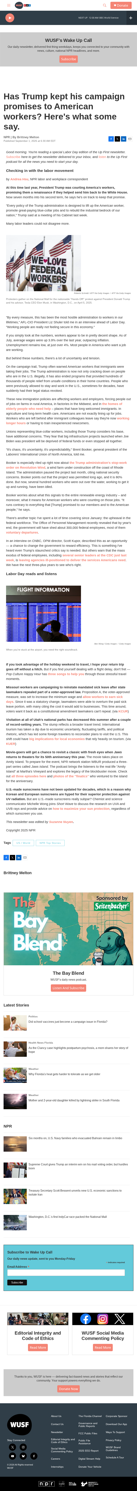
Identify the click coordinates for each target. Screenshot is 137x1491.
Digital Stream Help (89, 1458)
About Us (56, 1416)
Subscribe (68, 59)
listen (102, 157)
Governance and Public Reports (87, 1425)
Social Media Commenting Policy (62, 1450)
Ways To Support (115, 1432)
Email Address (18, 1267)
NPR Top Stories (50, 843)
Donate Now (68, 1389)
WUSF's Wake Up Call (68, 40)
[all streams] (131, 18)
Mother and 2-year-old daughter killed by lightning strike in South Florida (74, 1100)
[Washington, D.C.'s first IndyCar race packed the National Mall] (15, 1222)
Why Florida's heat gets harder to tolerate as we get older (64, 1074)
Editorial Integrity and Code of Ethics (38, 1335)
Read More (38, 1347)
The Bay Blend (68, 973)
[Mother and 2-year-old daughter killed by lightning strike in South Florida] (15, 1101)
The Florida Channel (90, 1416)
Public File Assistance (84, 1442)
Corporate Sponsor (116, 1416)
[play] (10, 18)
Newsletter (57, 1432)
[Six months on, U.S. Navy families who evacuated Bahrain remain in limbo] (15, 1144)
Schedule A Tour (115, 1457)
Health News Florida (41, 1042)
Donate (122, 5)
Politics (33, 1016)
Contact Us (57, 1424)
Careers (55, 1458)
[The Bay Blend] (68, 929)
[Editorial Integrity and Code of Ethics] (37, 1319)
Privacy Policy (113, 1440)
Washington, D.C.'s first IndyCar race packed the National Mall (68, 1216)
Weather (34, 1068)
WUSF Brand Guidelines (113, 1449)
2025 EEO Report (88, 1450)
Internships (57, 1466)
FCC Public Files (87, 1433)
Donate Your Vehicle (89, 1466)
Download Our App (116, 1424)
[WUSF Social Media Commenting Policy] (102, 1319)
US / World (23, 843)
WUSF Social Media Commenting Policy (103, 1335)
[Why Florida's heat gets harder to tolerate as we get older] (15, 1075)
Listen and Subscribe (68, 988)
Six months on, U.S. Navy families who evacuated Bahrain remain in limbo (75, 1138)
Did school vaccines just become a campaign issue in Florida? (68, 1021)
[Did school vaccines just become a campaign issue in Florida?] (15, 1023)
